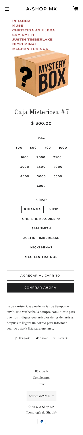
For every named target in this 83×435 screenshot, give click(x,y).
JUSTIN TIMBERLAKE (41, 238)
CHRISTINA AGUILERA (41, 218)
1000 (63, 147)
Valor (41, 138)
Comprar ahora (40, 287)
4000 (57, 166)
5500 (58, 176)
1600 (25, 157)
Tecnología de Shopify (41, 412)
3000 (24, 166)
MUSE (53, 209)
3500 (41, 166)
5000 (41, 176)
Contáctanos (41, 378)
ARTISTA (42, 200)
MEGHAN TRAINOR (41, 257)
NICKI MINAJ (41, 247)
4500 (24, 176)
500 (33, 147)
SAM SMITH (41, 228)
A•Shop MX (41, 9)
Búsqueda (41, 371)
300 (19, 147)
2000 (41, 157)
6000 (41, 185)
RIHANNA (32, 209)
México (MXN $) (39, 396)
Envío (42, 384)
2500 (57, 157)
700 (47, 147)
